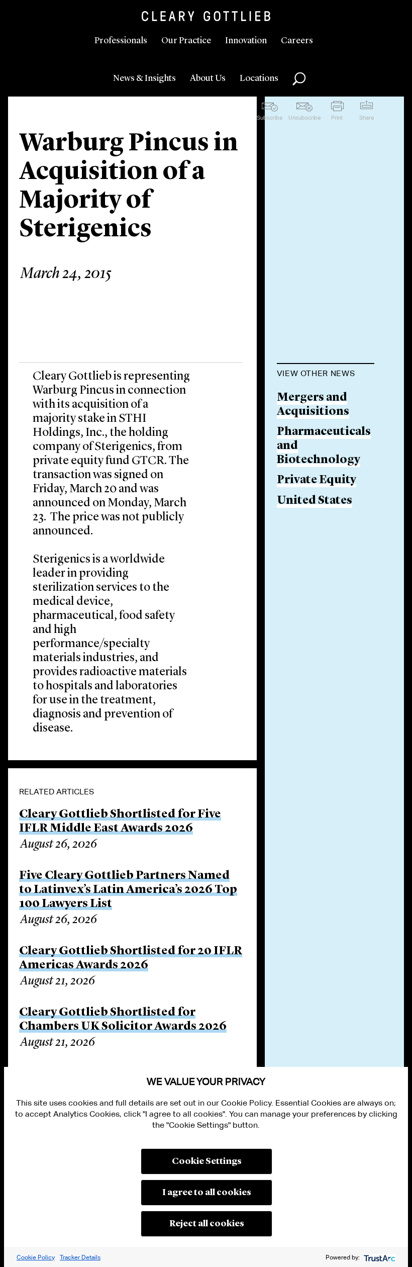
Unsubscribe (304, 117)
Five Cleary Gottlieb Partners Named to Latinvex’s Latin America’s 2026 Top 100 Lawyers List (128, 890)
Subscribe (269, 117)
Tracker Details (80, 1257)
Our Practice (186, 40)
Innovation (246, 40)
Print (337, 117)
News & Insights (144, 78)
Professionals (120, 40)
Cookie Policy (36, 1257)
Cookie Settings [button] (207, 1161)
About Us (208, 78)
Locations (259, 78)
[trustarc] (378, 1257)
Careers (297, 40)
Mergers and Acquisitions (313, 405)
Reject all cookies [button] (206, 1223)
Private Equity (316, 480)
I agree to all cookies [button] (206, 1192)
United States (314, 501)
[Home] (206, 16)
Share (366, 117)
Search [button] (298, 78)
